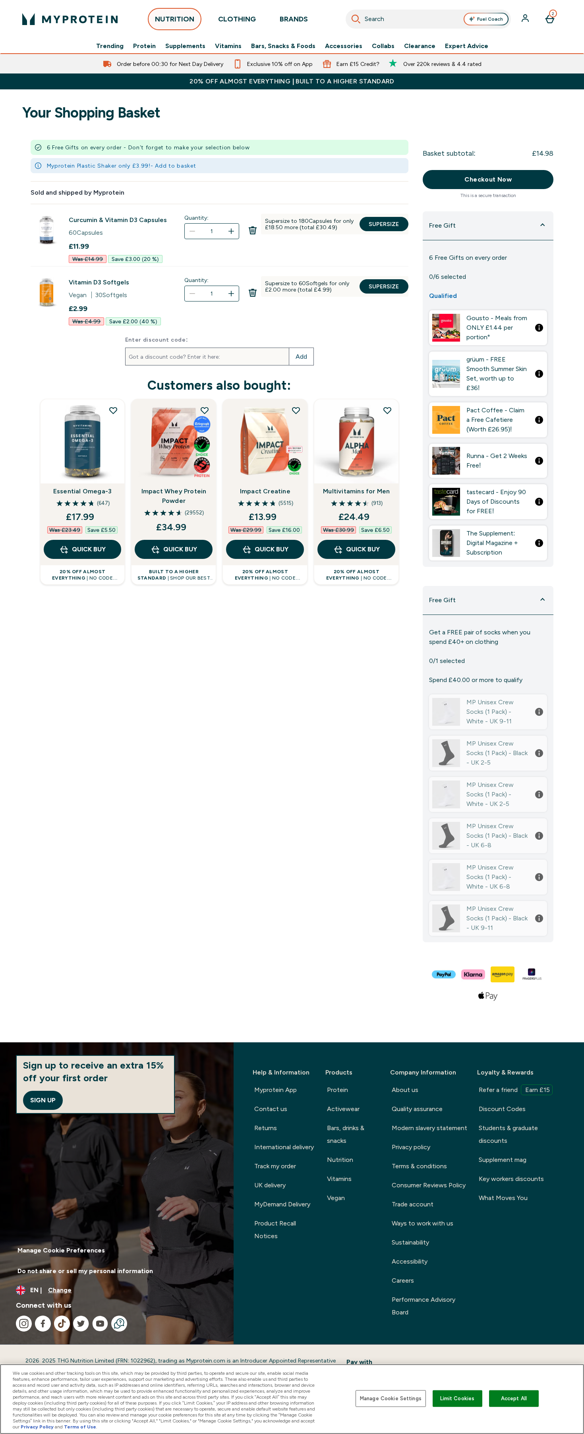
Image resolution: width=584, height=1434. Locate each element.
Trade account (412, 1204)
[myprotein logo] (70, 19)
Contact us (270, 1108)
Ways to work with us (422, 1223)
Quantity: (196, 218)
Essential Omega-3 (82, 491)
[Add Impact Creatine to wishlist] (296, 410)
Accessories (343, 46)
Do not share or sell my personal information (85, 1271)
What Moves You (503, 1197)
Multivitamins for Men (356, 491)
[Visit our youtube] (100, 1324)
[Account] (526, 19)
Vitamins (228, 46)
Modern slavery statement (429, 1128)
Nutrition (340, 1159)
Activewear (343, 1108)
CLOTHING (237, 19)
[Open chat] (119, 1324)
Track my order (275, 1166)
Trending (110, 46)
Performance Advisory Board (423, 1306)
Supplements (185, 46)
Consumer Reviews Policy (429, 1185)
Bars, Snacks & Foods (283, 46)
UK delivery (270, 1185)
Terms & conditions (419, 1166)
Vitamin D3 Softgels (99, 282)
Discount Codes (502, 1108)
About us (405, 1089)
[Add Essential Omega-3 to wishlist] (113, 410)
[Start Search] (356, 19)
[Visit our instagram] (24, 1324)
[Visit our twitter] (81, 1324)
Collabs (383, 46)
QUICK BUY (89, 549)
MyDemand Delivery (282, 1204)
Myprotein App (275, 1089)
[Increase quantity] (231, 231)
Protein (144, 46)
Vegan (336, 1197)
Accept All (514, 1398)
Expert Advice (466, 46)
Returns (265, 1128)
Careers (403, 1280)
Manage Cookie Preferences (61, 1250)
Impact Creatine (265, 491)
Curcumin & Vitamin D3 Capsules (118, 219)
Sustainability (410, 1242)
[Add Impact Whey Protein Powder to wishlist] (205, 410)
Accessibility (409, 1261)
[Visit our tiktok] (62, 1324)
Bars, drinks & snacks (345, 1134)
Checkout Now (488, 179)
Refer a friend (514, 1089)
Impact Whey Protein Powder (174, 496)
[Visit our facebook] (43, 1324)
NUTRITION (174, 19)
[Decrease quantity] (192, 231)
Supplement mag (502, 1159)
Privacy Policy (37, 1427)
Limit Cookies (457, 1398)
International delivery (284, 1147)
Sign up (43, 1100)
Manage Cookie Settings (391, 1398)
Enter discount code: (156, 339)
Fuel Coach (490, 19)
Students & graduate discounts (508, 1134)
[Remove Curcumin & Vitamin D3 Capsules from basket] (253, 232)
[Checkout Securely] (444, 974)
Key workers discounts (511, 1178)
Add (301, 356)
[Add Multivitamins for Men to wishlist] (387, 410)
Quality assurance (417, 1108)
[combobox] (428, 19)
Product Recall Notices (275, 1229)
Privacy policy (411, 1147)
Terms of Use (80, 1427)
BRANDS (294, 19)
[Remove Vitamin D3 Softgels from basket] (253, 295)
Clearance (419, 46)
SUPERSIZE (384, 224)
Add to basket (175, 165)
